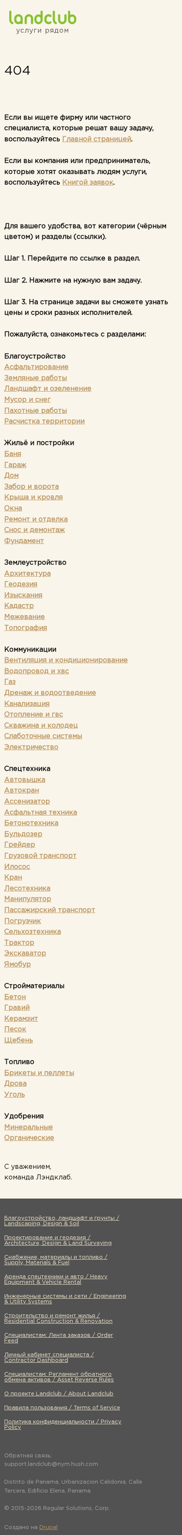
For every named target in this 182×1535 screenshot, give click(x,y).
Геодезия (20, 584)
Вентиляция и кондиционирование (66, 660)
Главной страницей (96, 139)
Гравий (17, 1008)
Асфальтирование (36, 367)
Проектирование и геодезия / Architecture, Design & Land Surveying (58, 1240)
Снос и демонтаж (34, 530)
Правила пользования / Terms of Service (62, 1408)
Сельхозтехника (32, 932)
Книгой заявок (87, 182)
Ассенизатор (27, 801)
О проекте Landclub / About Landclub (58, 1394)
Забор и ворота (31, 487)
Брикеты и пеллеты (39, 1073)
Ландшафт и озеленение (47, 389)
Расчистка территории (44, 421)
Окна (13, 508)
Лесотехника (27, 888)
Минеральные (28, 1127)
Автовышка (24, 780)
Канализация (27, 704)
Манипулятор (27, 899)
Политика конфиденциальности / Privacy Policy (62, 1425)
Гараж (15, 465)
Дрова (15, 1084)
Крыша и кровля (33, 497)
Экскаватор (25, 953)
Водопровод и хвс (36, 671)
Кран (13, 877)
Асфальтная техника (40, 813)
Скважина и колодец (41, 726)
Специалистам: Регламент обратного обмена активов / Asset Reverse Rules (59, 1377)
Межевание (24, 617)
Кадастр (19, 606)
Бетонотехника (31, 823)
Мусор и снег (27, 400)
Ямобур (17, 964)
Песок (15, 1029)
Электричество (31, 747)
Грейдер (19, 845)
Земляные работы (35, 378)
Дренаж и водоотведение (50, 693)
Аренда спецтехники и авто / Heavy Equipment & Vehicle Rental (56, 1279)
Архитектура (27, 574)
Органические (29, 1138)
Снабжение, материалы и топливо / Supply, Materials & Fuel (56, 1260)
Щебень (18, 1040)
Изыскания (23, 595)
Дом (11, 476)
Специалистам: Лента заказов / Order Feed (58, 1338)
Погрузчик (22, 921)
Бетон (15, 997)
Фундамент (24, 541)
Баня (12, 454)
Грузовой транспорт (40, 856)
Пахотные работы (35, 411)
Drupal (48, 1527)
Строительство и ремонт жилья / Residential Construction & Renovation (58, 1319)
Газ (10, 682)
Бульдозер (23, 834)
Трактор (19, 943)
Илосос (17, 867)
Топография (25, 628)
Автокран (21, 790)
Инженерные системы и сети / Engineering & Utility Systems (65, 1299)
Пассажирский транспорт (49, 910)
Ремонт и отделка (36, 519)
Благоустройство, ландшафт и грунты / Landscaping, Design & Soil (61, 1221)
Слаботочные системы (43, 736)
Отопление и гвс (33, 714)
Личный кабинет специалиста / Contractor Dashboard (49, 1358)
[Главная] (42, 17)
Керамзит (21, 1019)
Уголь (14, 1095)
